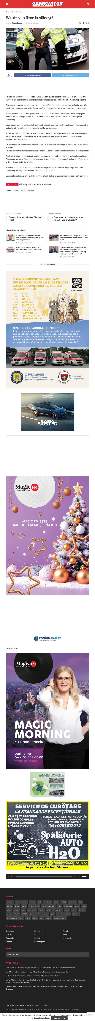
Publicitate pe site (33, 1005)
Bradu (17, 906)
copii (59, 906)
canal (24, 906)
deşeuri (16, 910)
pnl (31, 914)
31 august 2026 (22, 243)
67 (74, 243)
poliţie (38, 914)
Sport (65, 934)
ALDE (17, 902)
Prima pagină (10, 12)
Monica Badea (17, 23)
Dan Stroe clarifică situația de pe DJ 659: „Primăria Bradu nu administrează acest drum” (73, 238)
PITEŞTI (24, 914)
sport (35, 918)
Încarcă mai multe (47, 264)
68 (74, 257)
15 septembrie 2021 (32, 23)
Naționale (38, 931)
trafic (41, 918)
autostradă (72, 902)
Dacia (9, 910)
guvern (49, 910)
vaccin (48, 918)
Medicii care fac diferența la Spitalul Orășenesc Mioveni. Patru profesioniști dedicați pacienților (29, 238)
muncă (9, 914)
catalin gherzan (34, 906)
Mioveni (81, 910)
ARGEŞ (63, 902)
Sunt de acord (59, 1018)
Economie (10, 938)
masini (67, 910)
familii (23, 190)
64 (30, 252)
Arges (56, 902)
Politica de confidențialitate (15, 1005)
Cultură (9, 934)
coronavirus (68, 906)
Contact (45, 1005)
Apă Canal (47, 902)
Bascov (9, 906)
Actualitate (19, 12)
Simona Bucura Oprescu (15, 918)
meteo (74, 910)
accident (10, 902)
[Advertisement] (48, 86)
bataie (16, 190)
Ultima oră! (67, 938)
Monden (9, 941)
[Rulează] (9, 876)
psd (52, 914)
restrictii (59, 914)
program (45, 914)
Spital (28, 918)
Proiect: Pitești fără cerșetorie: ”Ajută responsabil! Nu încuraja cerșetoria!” (29, 248)
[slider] (44, 876)
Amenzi (32, 902)
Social (65, 931)
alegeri (25, 902)
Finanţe (41, 910)
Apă (39, 902)
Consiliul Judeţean (48, 906)
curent (84, 906)
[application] (47, 876)
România (76, 914)
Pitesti (16, 914)
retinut (68, 914)
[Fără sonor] (79, 876)
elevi (23, 910)
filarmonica (32, 910)
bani (80, 902)
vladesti (31, 190)
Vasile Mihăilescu (59, 918)
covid (77, 906)
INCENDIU (58, 910)
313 (31, 243)
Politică (37, 938)
